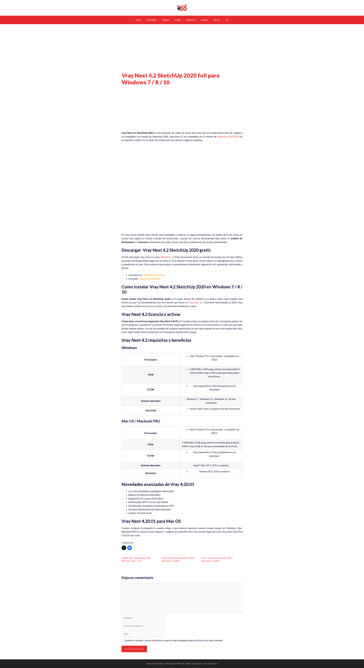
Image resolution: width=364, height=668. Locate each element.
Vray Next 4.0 (196, 302)
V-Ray (178, 20)
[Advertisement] (182, 51)
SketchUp (165, 257)
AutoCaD (190, 20)
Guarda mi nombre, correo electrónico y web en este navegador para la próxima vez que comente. (174, 640)
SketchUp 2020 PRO (228, 136)
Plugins (165, 20)
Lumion (204, 20)
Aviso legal (197, 663)
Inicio (138, 20)
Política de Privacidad (166, 663)
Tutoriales (151, 20)
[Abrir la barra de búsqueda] (227, 20)
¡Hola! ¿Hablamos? (209, 663)
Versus (217, 20)
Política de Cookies (183, 663)
